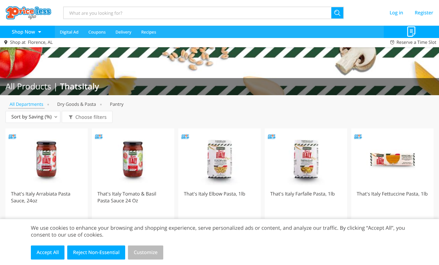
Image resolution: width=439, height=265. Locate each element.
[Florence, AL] (28, 12)
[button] (46, 189)
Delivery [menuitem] (123, 32)
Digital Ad (69, 32)
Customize (146, 252)
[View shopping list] (411, 32)
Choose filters (91, 117)
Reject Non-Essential (96, 252)
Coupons (97, 32)
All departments (26, 104)
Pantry (116, 104)
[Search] (337, 13)
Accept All (48, 252)
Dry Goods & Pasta (76, 104)
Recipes (148, 32)
